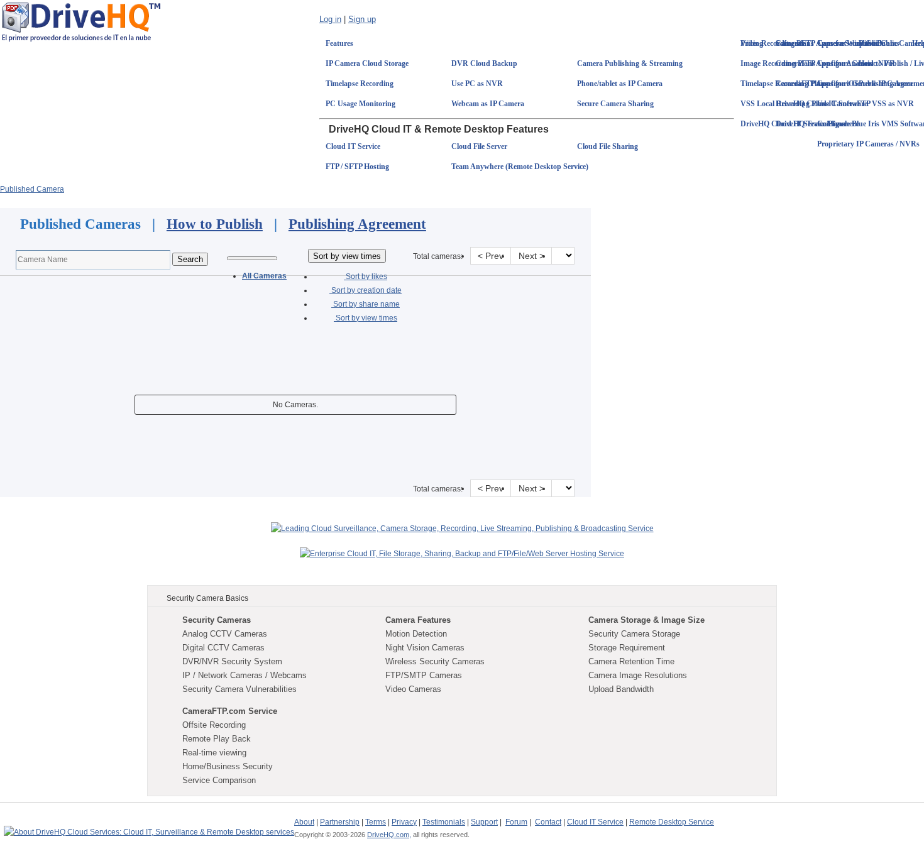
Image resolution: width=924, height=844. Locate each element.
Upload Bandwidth (621, 689)
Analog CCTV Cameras (224, 633)
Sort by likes (365, 276)
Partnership (340, 822)
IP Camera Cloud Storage (367, 63)
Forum (516, 822)
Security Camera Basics (207, 598)
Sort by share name (365, 304)
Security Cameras (216, 620)
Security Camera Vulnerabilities (239, 689)
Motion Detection (416, 633)
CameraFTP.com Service (229, 711)
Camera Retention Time (631, 661)
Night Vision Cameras (425, 647)
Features (339, 43)
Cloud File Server (479, 146)
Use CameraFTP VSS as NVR (865, 103)
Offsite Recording (214, 725)
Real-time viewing (214, 752)
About (304, 822)
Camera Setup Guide (851, 43)
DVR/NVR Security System (232, 661)
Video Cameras (413, 689)
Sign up (362, 19)
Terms (375, 822)
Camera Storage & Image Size (646, 620)
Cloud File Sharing (607, 146)
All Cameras (264, 275)
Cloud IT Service (353, 146)
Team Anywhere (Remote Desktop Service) (519, 166)
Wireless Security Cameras (435, 661)
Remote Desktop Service (671, 822)
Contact (548, 822)
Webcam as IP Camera (487, 103)
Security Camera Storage (634, 633)
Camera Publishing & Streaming (630, 63)
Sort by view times (365, 318)
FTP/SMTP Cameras (423, 675)
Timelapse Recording (359, 83)
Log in (330, 19)
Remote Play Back (216, 738)
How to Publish (215, 224)
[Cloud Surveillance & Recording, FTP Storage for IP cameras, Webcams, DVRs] (81, 21)
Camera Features (418, 620)
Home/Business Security (227, 766)
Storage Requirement (626, 647)
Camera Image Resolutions (637, 675)
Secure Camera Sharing (615, 103)
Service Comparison (219, 780)
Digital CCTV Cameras (223, 647)
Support (484, 822)
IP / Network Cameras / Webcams (244, 675)
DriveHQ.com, (389, 834)
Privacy (404, 822)
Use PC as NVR (477, 83)
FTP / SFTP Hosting (357, 166)
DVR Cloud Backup (484, 63)
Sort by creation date (365, 290)
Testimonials (443, 822)
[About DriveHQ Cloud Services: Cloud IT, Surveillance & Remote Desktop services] (149, 826)
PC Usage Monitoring (360, 103)
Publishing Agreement (357, 224)
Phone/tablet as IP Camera (620, 83)
